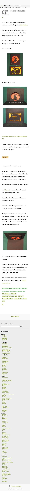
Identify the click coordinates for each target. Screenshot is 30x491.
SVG (3, 301)
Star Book (4, 406)
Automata (4, 456)
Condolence (5, 361)
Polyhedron (5, 441)
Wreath (4, 454)
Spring (4, 368)
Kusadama (5, 467)
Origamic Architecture (8, 394)
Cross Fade (5, 381)
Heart (3, 430)
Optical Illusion (6, 469)
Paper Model (5, 440)
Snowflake (5, 448)
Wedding (4, 373)
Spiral (3, 405)
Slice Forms (5, 475)
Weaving (4, 481)
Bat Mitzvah (5, 358)
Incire (3, 463)
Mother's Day (5, 349)
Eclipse (4, 383)
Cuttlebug (4, 337)
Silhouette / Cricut (21, 298)
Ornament (5, 436)
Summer (4, 369)
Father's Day (5, 345)
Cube (3, 425)
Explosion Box (5, 384)
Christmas (4, 343)
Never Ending (5, 392)
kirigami (13, 293)
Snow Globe (5, 447)
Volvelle (4, 409)
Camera (4, 421)
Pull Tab (4, 396)
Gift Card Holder (6, 428)
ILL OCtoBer (23, 25)
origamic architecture (9, 296)
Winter (4, 375)
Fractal (4, 459)
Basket (4, 414)
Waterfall (4, 410)
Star (3, 450)
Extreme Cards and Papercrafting (13, 6)
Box (3, 417)
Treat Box (4, 452)
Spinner (4, 403)
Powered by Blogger (15, 486)
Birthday (4, 360)
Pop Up (4, 395)
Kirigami (4, 466)
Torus (3, 477)
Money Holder (6, 435)
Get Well (4, 362)
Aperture (4, 379)
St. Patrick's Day (6, 351)
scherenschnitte (7, 298)
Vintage (4, 480)
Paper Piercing (6, 473)
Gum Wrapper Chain (7, 462)
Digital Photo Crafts (7, 458)
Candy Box (5, 422)
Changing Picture (6, 380)
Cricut (3, 335)
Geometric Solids (6, 460)
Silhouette (4, 339)
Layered (4, 388)
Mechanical (5, 391)
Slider (3, 402)
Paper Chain (5, 437)
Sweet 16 (4, 371)
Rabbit (4, 444)
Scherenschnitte (6, 474)
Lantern (4, 433)
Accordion (5, 377)
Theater (4, 451)
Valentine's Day (6, 353)
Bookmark (5, 415)
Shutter (4, 400)
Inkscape (4, 338)
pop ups (20, 296)
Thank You (5, 372)
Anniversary (5, 356)
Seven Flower (5, 399)
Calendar (4, 420)
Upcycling (4, 478)
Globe (3, 429)
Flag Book (4, 385)
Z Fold (3, 411)
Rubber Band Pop (6, 398)
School (4, 366)
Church (4, 424)
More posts (15, 316)
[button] (2, 18)
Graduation (5, 364)
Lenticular (4, 390)
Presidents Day (6, 350)
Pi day (3, 365)
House (4, 432)
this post (6, 190)
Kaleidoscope (5, 464)
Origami (4, 470)
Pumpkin (4, 443)
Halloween (5, 293)
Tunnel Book (5, 407)
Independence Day (7, 347)
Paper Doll (5, 439)
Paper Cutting (5, 471)
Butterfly (4, 418)
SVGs (3, 341)
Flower (4, 426)
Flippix (4, 387)
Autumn (4, 357)
